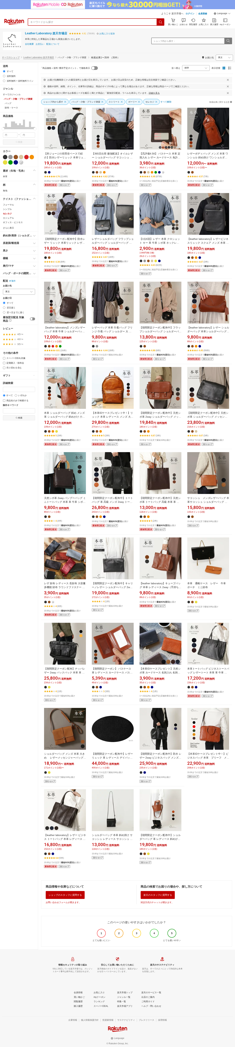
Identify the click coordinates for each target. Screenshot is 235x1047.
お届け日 (7, 298)
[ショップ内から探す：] (228, 41)
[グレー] (10, 157)
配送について (52, 44)
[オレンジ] (32, 157)
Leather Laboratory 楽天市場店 (46, 33)
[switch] (32, 318)
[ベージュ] (21, 157)
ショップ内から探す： (164, 41)
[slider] (3, 129)
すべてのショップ (11, 57)
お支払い (40, 44)
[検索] (160, 22)
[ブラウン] (16, 157)
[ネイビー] (16, 162)
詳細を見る (154, 93)
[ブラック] (5, 157)
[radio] (4, 71)
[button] (222, 14)
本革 (5, 176)
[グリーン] (10, 162)
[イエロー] (5, 162)
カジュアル (8, 218)
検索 (20, 142)
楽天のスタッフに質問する (157, 895)
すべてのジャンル (12, 94)
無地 (5, 190)
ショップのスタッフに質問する (65, 895)
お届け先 (7, 286)
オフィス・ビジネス (13, 222)
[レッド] (26, 157)
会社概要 (29, 44)
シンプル (7, 209)
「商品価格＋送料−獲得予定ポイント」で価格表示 (65, 68)
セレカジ (7, 213)
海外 (13, 281)
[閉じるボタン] (228, 80)
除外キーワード (10, 405)
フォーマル (8, 204)
